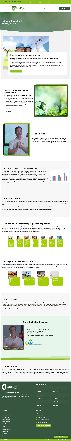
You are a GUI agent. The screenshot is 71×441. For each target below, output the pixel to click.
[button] (45, 8)
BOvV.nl (45, 334)
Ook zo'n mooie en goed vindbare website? (57, 439)
